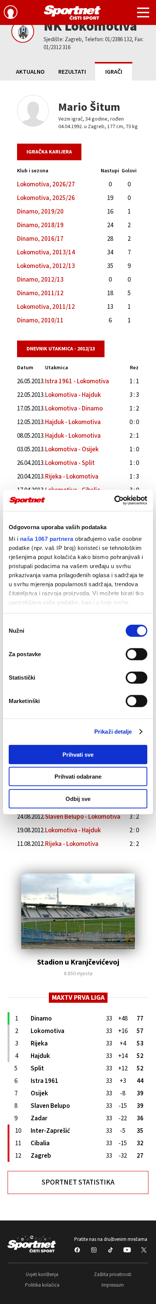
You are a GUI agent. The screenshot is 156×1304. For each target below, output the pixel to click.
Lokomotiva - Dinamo (74, 408)
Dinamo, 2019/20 (40, 211)
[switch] (136, 654)
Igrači (113, 72)
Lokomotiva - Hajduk (73, 395)
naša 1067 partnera (46, 539)
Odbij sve (78, 798)
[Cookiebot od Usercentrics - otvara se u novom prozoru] (114, 500)
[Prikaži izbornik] (143, 14)
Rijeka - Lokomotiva (71, 476)
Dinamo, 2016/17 (40, 238)
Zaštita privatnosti (112, 1274)
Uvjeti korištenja (42, 1274)
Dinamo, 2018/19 (40, 225)
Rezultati (72, 72)
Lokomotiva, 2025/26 (46, 198)
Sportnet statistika (78, 1182)
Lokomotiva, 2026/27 (46, 184)
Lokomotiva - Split (70, 463)
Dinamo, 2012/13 (40, 279)
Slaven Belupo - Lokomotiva (82, 816)
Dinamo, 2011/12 (40, 293)
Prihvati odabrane (78, 776)
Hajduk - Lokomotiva (73, 422)
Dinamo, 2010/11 (40, 320)
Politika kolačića (42, 1285)
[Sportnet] (72, 12)
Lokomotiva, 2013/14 (46, 252)
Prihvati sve (78, 754)
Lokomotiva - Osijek (71, 449)
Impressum (112, 1285)
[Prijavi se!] (10, 13)
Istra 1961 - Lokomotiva (77, 381)
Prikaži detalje (113, 731)
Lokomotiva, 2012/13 (46, 266)
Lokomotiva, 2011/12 (46, 306)
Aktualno (30, 72)
